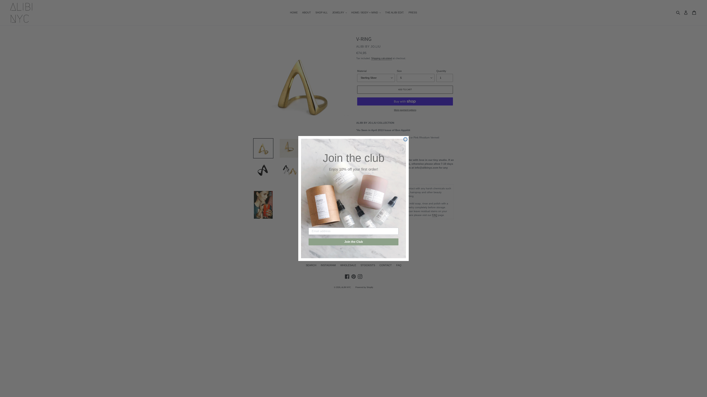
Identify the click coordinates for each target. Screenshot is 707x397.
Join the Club (353, 241)
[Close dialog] (405, 139)
